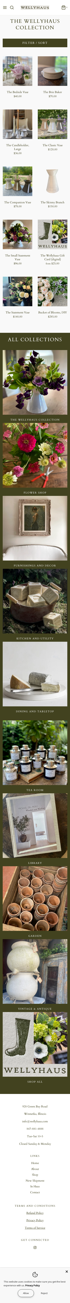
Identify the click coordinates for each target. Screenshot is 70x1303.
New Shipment (35, 1181)
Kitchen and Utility (35, 638)
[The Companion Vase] (17, 181)
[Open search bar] (13, 7)
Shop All (35, 1082)
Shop (35, 1175)
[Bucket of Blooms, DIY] (52, 291)
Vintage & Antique (35, 1009)
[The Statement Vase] (17, 291)
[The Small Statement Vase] (17, 234)
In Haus (35, 1186)
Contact (35, 1192)
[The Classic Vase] (52, 124)
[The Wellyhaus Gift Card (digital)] (52, 234)
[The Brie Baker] (52, 71)
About (35, 1169)
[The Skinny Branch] (52, 181)
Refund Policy (35, 1213)
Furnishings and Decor (35, 565)
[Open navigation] (5, 7)
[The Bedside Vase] (17, 71)
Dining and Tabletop (35, 711)
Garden (35, 936)
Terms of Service (35, 1228)
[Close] (67, 1271)
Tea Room (35, 790)
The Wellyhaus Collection (35, 420)
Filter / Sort (35, 43)
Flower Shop (35, 492)
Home (35, 1163)
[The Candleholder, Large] (17, 124)
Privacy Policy (35, 1220)
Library (35, 863)
